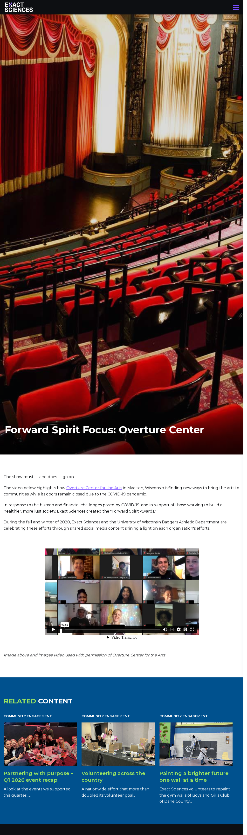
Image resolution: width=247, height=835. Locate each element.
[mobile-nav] (236, 7)
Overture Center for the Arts (94, 488)
